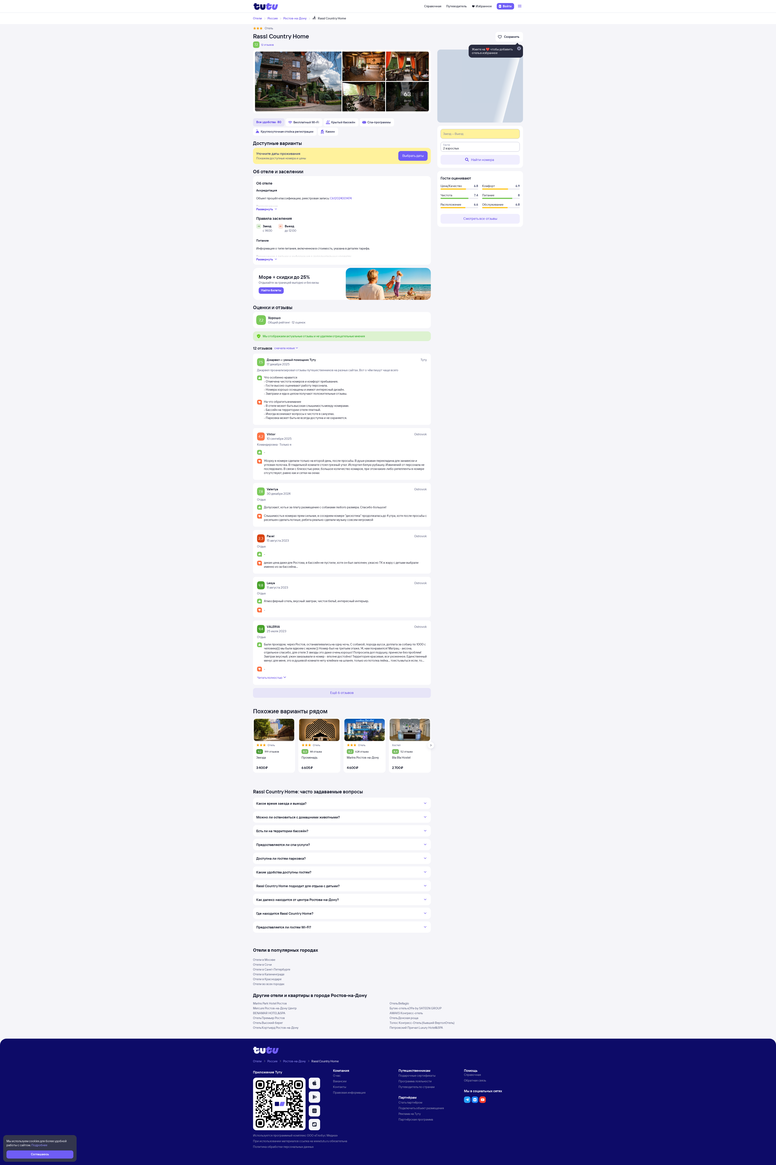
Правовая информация (349, 1092)
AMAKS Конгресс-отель (406, 1013)
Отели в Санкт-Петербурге (271, 969)
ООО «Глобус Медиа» (322, 1135)
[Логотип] (266, 6)
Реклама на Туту (410, 1114)
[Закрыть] (519, 49)
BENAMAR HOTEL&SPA (269, 1013)
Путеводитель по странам (416, 1087)
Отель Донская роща (404, 1018)
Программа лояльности (415, 1081)
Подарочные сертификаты (417, 1075)
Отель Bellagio (399, 1003)
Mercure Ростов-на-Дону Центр (275, 1008)
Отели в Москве (264, 960)
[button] (314, 1083)
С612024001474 (341, 198)
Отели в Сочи (262, 964)
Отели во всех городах (268, 984)
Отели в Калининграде (268, 974)
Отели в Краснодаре (267, 979)
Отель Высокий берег (268, 1023)
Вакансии (340, 1081)
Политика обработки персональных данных (283, 1147)
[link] (271, 290)
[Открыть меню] (520, 6)
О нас (337, 1075)
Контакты (339, 1087)
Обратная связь (475, 1080)
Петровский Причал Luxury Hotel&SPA (416, 1028)
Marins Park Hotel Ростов (270, 1003)
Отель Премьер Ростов (269, 1018)
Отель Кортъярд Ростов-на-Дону (275, 1028)
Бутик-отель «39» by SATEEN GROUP (416, 1008)
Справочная (432, 6)
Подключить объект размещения (421, 1108)
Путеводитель (456, 6)
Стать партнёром (410, 1102)
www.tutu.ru (321, 1141)
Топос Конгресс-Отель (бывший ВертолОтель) (422, 1023)
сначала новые (284, 348)
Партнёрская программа (416, 1119)
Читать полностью (269, 678)
